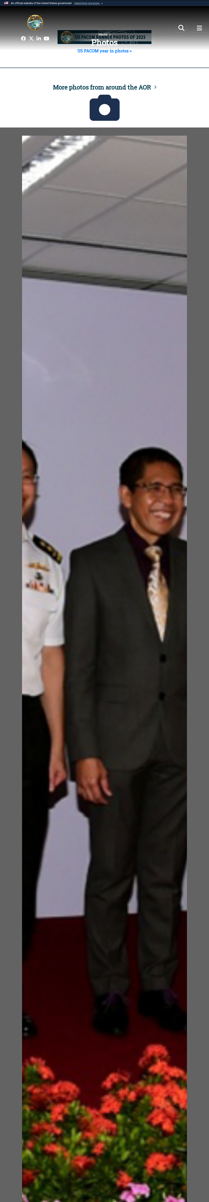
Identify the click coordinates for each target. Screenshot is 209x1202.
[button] (89, 3)
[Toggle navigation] (199, 28)
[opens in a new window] (23, 39)
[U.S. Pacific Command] (35, 22)
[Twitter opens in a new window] (31, 39)
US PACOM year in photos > (104, 50)
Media (103, 34)
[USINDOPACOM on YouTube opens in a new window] (46, 39)
